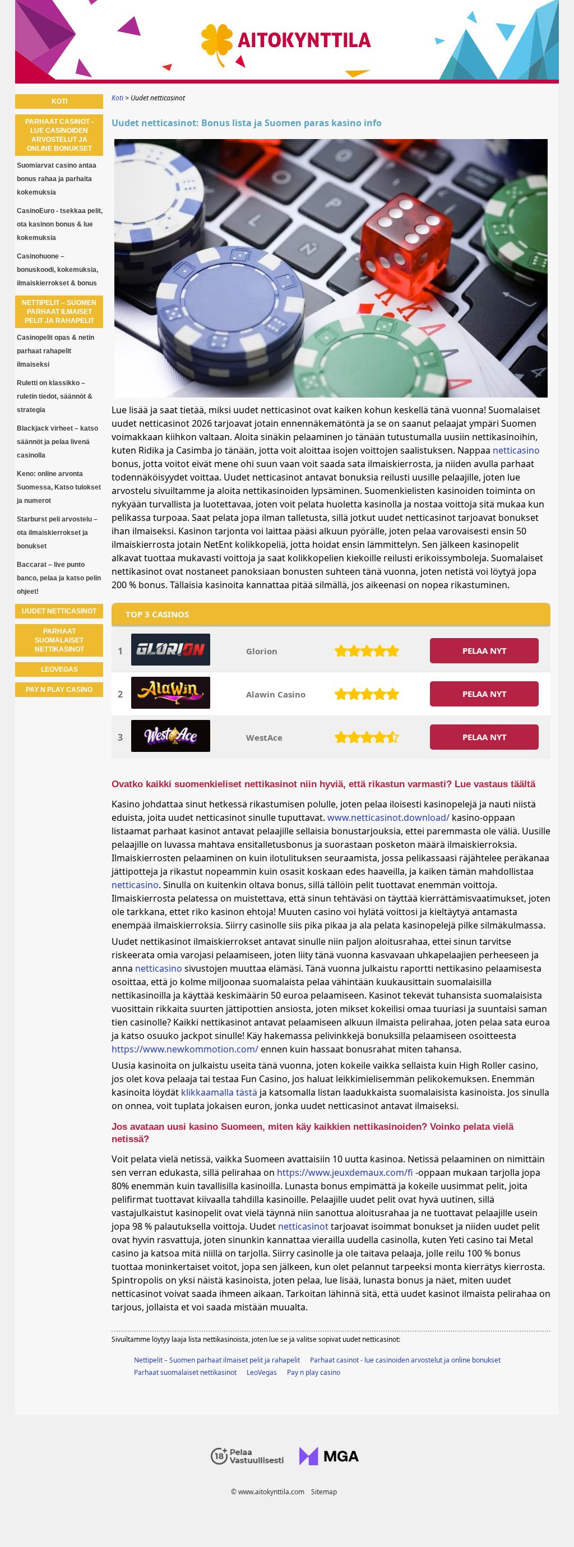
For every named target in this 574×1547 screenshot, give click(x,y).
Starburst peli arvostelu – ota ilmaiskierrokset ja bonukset (57, 532)
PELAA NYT (484, 650)
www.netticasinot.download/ (388, 817)
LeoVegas (262, 1372)
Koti (59, 101)
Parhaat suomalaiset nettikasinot (185, 1372)
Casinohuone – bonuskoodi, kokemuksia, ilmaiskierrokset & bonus (57, 269)
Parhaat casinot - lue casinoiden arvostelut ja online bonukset (405, 1360)
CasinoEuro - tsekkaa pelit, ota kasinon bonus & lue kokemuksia (60, 224)
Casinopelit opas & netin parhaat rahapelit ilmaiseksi (55, 351)
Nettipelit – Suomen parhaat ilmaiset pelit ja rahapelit (217, 1360)
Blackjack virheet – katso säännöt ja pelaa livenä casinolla (57, 441)
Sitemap (324, 1492)
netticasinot (303, 1226)
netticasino (516, 450)
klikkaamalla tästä (219, 1092)
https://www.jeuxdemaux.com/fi (345, 1172)
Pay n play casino (313, 1372)
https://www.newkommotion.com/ (185, 1049)
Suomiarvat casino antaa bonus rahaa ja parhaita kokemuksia (56, 178)
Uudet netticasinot (59, 611)
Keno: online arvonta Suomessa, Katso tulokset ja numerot (59, 487)
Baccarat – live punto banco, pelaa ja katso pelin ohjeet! (59, 578)
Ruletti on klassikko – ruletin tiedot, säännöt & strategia (54, 396)
